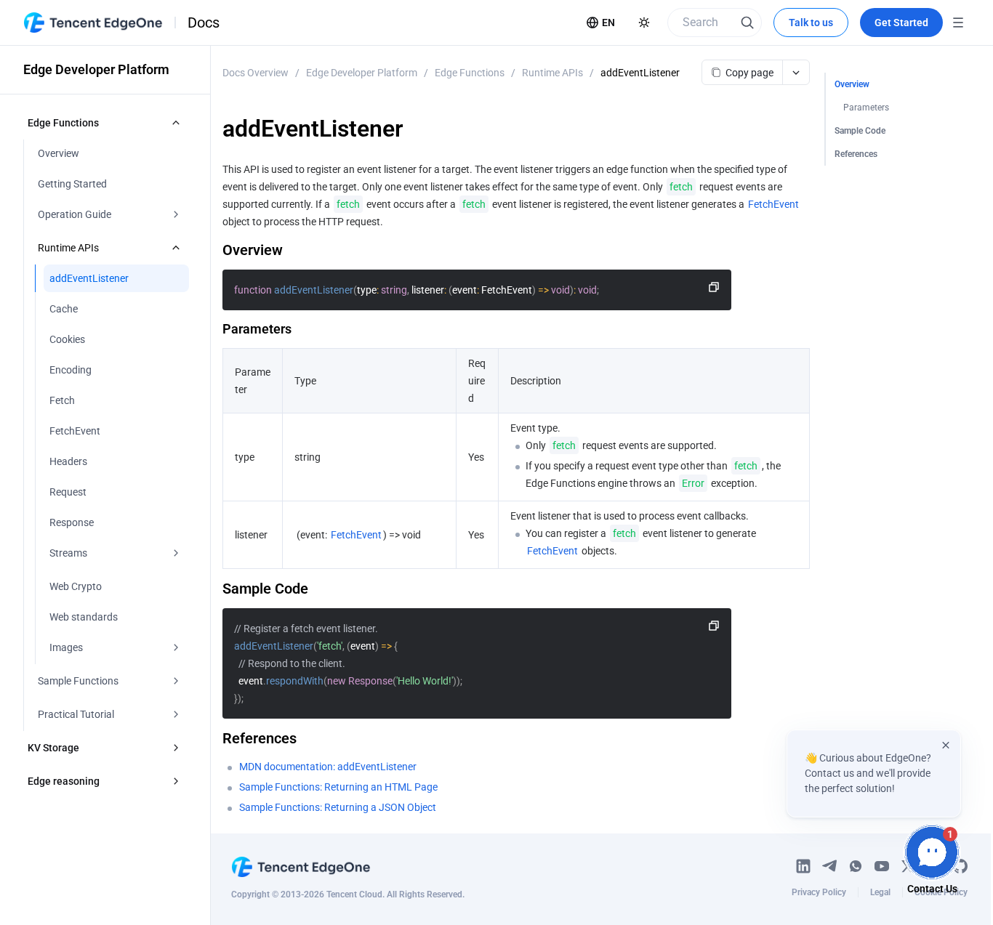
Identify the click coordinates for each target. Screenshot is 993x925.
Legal (880, 892)
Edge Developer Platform (361, 72)
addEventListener (640, 72)
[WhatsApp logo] (855, 866)
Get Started (901, 22)
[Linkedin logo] (803, 866)
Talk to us (811, 22)
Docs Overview (255, 72)
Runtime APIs (552, 72)
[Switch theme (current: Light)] (644, 22)
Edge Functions (469, 72)
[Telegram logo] (829, 866)
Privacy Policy (819, 892)
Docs (204, 23)
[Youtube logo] (882, 866)
